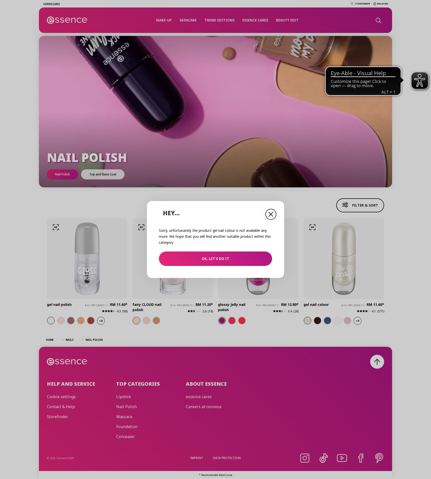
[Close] (271, 214)
